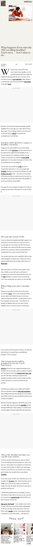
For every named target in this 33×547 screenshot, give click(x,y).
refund (14, 133)
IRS (4, 276)
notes (10, 293)
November (4, 263)
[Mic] (3, 3)
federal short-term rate (24, 373)
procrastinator (17, 79)
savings (10, 511)
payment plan (15, 497)
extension (15, 150)
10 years (11, 481)
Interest (3, 368)
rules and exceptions (24, 391)
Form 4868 (25, 157)
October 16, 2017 (6, 174)
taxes (9, 84)
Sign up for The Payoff (7, 504)
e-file (19, 166)
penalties (24, 405)
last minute (27, 81)
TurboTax (3, 171)
